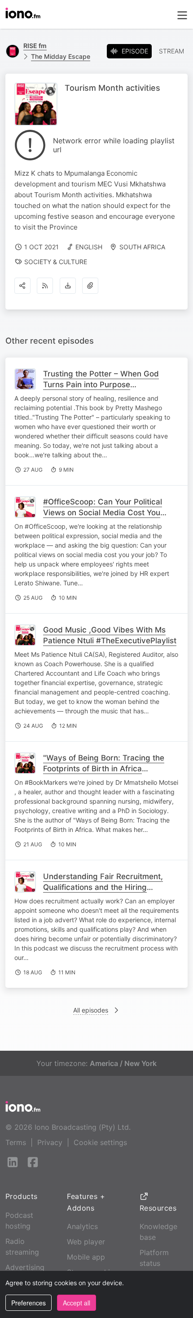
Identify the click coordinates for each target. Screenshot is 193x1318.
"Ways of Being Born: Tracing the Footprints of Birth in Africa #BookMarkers (103, 768)
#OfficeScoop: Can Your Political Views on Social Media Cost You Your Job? (102, 512)
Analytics (82, 1226)
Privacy (49, 1142)
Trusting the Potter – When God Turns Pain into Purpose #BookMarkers (101, 384)
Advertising (24, 1267)
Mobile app (86, 1256)
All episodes (90, 1010)
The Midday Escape (60, 56)
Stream (171, 51)
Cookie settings (100, 1142)
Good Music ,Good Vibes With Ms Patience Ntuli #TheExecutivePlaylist (109, 635)
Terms (15, 1142)
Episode (135, 51)
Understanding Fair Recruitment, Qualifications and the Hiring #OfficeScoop (103, 887)
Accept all (76, 1302)
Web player (86, 1241)
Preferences (28, 1302)
